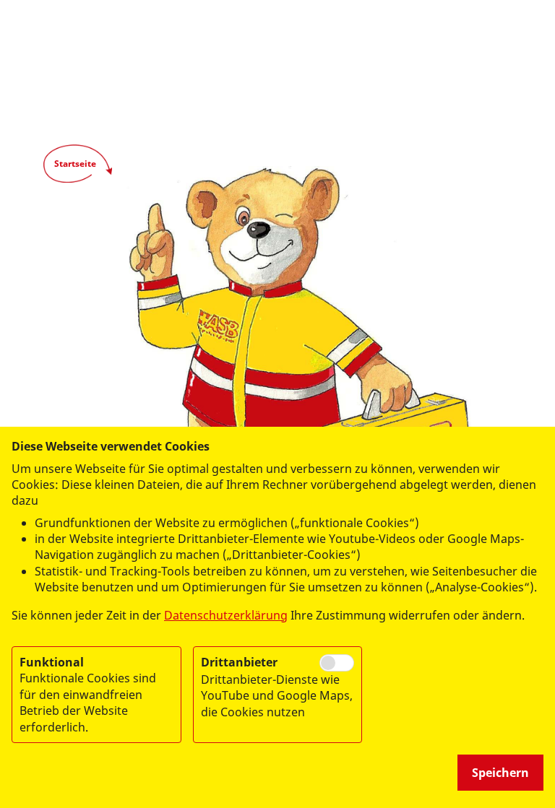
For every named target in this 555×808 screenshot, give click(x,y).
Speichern (500, 773)
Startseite (75, 163)
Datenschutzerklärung (226, 615)
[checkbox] (336, 663)
